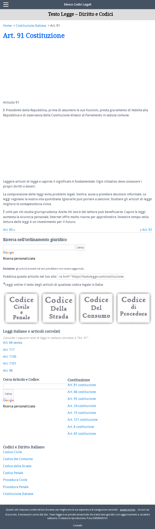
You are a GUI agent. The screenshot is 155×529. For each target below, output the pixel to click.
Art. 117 (9, 350)
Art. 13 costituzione (82, 413)
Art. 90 (8, 230)
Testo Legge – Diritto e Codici (80, 14)
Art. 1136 (9, 357)
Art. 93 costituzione (82, 399)
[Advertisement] (37, 70)
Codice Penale (13, 473)
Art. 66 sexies (12, 343)
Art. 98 (8, 371)
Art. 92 (147, 230)
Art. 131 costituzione (83, 420)
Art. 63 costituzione (82, 434)
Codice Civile (12, 452)
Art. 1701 (9, 363)
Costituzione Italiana (18, 494)
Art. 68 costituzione (82, 392)
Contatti (77, 525)
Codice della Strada (17, 466)
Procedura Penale (15, 487)
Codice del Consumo (18, 459)
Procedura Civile (15, 480)
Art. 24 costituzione (82, 406)
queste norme (127, 509)
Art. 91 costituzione (82, 385)
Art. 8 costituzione (81, 427)
